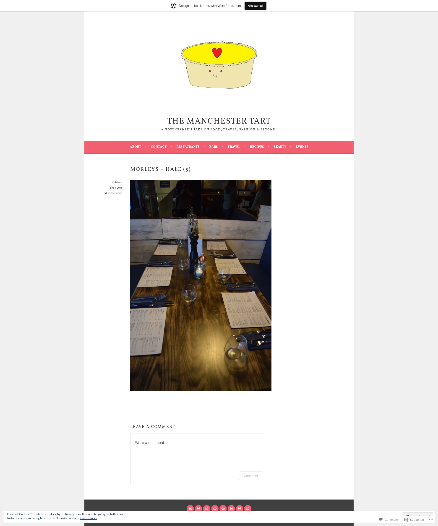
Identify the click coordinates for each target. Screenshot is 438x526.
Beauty (280, 147)
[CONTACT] (198, 508)
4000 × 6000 (114, 193)
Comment (251, 476)
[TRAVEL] (223, 508)
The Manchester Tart (219, 121)
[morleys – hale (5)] (200, 390)
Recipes (257, 147)
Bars (213, 147)
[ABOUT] (190, 508)
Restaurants (188, 147)
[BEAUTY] (239, 508)
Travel (233, 147)
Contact (159, 147)
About (135, 147)
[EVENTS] (247, 508)
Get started (255, 5)
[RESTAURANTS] (206, 508)
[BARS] (215, 508)
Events (302, 147)
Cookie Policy (88, 518)
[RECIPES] (231, 508)
